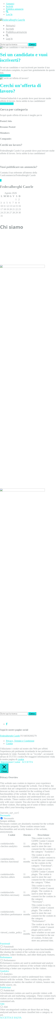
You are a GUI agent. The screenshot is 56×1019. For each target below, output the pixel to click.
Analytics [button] (4, 971)
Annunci (10, 3)
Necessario (9, 818)
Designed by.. (6, 719)
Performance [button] (6, 957)
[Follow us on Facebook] (6, 724)
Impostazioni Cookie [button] (10, 762)
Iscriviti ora (5, 75)
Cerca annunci (7, 103)
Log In (9, 14)
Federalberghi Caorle (10, 736)
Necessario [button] (5, 815)
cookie (21, 759)
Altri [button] (2, 1004)
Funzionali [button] (5, 943)
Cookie (9, 743)
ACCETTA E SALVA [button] (11, 1017)
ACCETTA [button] (27, 762)
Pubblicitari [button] (5, 987)
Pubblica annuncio (14, 9)
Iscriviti (9, 6)
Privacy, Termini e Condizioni (20, 741)
